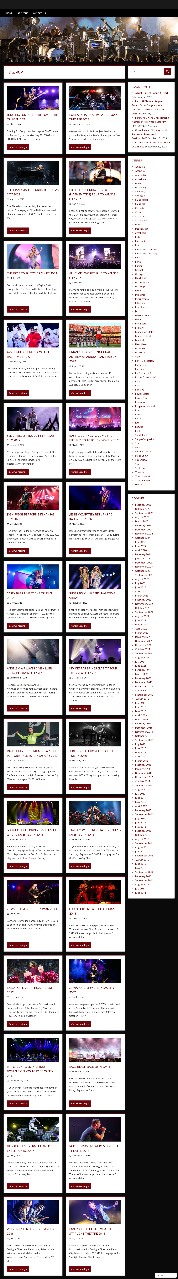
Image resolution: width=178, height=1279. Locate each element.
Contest (139, 212)
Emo (137, 245)
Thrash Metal (142, 476)
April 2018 (141, 756)
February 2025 (143, 525)
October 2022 (142, 608)
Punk (138, 410)
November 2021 (144, 645)
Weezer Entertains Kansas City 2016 (30, 1231)
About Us (23, 13)
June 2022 (140, 620)
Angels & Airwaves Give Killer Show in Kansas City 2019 (29, 670)
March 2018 (141, 760)
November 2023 (144, 566)
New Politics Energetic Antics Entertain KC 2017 (29, 1148)
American (140, 179)
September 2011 (144, 880)
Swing (138, 464)
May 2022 (140, 624)
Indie (138, 290)
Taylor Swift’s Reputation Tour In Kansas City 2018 (95, 832)
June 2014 (140, 851)
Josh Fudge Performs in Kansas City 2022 (31, 516)
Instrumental (142, 298)
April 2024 (141, 550)
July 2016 (140, 818)
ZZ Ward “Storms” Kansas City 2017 (91, 990)
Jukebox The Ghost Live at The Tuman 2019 (91, 753)
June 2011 (140, 892)
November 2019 (144, 686)
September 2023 (144, 575)
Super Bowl (141, 459)
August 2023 (142, 579)
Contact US (39, 13)
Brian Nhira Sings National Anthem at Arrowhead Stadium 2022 (93, 357)
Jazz (137, 311)
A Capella (140, 166)
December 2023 (144, 562)
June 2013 (140, 863)
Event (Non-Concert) (146, 253)
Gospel (139, 269)
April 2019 (141, 715)
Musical (139, 340)
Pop (137, 385)
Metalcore (140, 323)
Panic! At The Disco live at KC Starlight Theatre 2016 (90, 1231)
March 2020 (141, 674)
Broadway (140, 187)
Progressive (141, 402)
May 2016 (140, 826)
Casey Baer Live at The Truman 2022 (30, 595)
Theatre (139, 472)
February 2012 (143, 876)
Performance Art (144, 373)
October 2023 (142, 570)
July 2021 (140, 661)
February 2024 (143, 554)
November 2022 (144, 603)
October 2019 (142, 690)
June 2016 (140, 822)
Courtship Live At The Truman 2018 (92, 911)
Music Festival (143, 336)
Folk (137, 257)
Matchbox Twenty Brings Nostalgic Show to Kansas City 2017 (30, 1071)
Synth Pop (140, 468)
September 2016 (144, 814)
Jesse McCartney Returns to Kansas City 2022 (91, 516)
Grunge (139, 274)
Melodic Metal (143, 315)
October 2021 (142, 649)
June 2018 (140, 748)
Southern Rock (143, 451)
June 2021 (140, 665)
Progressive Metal (145, 406)
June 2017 (140, 797)
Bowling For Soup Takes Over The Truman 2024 (32, 117)
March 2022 (141, 632)
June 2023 (140, 587)
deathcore (140, 232)
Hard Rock (141, 278)
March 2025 (141, 521)
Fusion (139, 265)
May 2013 (140, 867)
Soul (137, 447)
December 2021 (144, 641)
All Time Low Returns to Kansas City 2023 (93, 275)
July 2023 (140, 583)
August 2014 (142, 847)
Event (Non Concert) (146, 249)
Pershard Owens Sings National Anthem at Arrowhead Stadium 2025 (151, 122)
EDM (137, 236)
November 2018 (144, 731)
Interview (140, 302)
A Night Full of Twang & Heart (151, 92)
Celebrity (140, 191)
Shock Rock (141, 435)
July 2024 (140, 542)
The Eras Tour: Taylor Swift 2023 (32, 273)
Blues (138, 183)
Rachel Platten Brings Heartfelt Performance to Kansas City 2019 (32, 753)
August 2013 (142, 859)
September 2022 (144, 612)
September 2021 (144, 653)
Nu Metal (140, 352)
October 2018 (142, 735)
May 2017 (140, 801)
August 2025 (142, 517)
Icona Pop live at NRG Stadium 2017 (29, 990)
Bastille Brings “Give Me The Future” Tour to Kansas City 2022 (94, 438)
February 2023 (143, 599)
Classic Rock (141, 199)
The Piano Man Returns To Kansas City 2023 (33, 192)
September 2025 (144, 513)
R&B (137, 414)
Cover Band (141, 220)
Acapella (140, 170)
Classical (140, 203)
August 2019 (142, 698)
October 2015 (142, 834)
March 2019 (141, 719)
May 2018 (140, 752)
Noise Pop (140, 348)
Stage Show (141, 455)
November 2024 (144, 533)
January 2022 (142, 636)
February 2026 (143, 504)
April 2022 (141, 628)
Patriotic (139, 369)
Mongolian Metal (144, 331)
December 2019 (144, 682)
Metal (138, 319)
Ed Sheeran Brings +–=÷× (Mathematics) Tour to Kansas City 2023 (92, 194)
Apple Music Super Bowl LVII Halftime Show (28, 354)
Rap (137, 422)
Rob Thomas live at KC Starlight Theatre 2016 (93, 1148)
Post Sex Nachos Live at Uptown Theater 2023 (93, 117)
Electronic (140, 241)
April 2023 (141, 591)
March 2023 (141, 595)
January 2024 (142, 558)
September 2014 (144, 843)
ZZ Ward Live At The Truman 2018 (32, 909)
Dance (138, 224)
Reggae (139, 426)
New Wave (141, 344)
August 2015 (142, 839)
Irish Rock (140, 307)
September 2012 (144, 872)
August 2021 (142, 657)
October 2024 (142, 537)
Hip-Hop (140, 286)
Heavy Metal (142, 282)
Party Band (141, 364)
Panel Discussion (144, 360)
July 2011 (140, 888)
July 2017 (140, 793)
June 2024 (140, 546)
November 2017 (144, 777)
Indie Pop (140, 294)
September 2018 (144, 740)
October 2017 (142, 781)
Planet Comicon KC (145, 377)
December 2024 (144, 529)
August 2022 (142, 616)
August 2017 (142, 789)
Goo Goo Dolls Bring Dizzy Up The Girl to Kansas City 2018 (32, 832)
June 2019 (140, 707)
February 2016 (143, 830)
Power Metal (142, 393)
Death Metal (142, 228)
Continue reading (17, 147)
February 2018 (143, 764)
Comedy (139, 208)
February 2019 (143, 723)
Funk (138, 261)
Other (138, 356)
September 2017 (144, 785)
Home (9, 13)
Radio (138, 418)
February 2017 (143, 810)
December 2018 (144, 727)
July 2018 (140, 744)
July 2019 (140, 702)
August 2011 (142, 884)
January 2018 (142, 768)
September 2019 (144, 694)
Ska (137, 443)
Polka (138, 381)
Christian (140, 195)
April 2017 (141, 806)
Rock (137, 431)
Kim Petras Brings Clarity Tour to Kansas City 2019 (93, 670)
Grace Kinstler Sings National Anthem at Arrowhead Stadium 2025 (149, 134)
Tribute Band (142, 480)
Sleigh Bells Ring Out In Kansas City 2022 (31, 438)
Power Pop (141, 398)
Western (139, 484)
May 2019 (140, 711)
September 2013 (144, 855)
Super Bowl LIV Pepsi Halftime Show (92, 595)
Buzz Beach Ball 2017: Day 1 (89, 1066)
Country (139, 216)
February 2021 (143, 669)
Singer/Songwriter (145, 439)
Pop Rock (140, 389)
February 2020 (143, 678)
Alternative (141, 175)
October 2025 (142, 508)
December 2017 (144, 773)
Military (139, 327)
